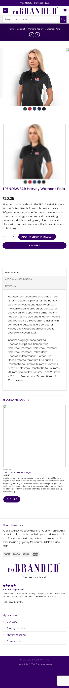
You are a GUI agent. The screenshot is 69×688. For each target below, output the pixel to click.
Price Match (26, 3)
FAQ (47, 3)
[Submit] (63, 19)
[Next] (14, 115)
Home (11, 29)
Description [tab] (12, 272)
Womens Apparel (36, 29)
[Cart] (64, 10)
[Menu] (5, 10)
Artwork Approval (16, 634)
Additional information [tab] (18, 279)
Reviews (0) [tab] (11, 286)
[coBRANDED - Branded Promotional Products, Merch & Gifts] (36, 10)
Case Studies (14, 641)
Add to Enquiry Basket (37, 236)
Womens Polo (53, 29)
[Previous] (6, 115)
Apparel (21, 29)
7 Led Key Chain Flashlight (17, 472)
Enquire (34, 245)
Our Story (12, 621)
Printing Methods (16, 628)
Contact (38, 3)
